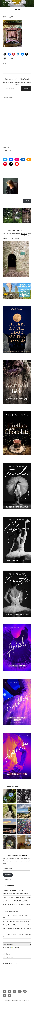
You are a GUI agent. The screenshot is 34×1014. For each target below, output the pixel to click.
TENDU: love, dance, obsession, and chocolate (17, 897)
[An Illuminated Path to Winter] (24, 827)
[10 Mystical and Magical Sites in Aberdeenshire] (10, 842)
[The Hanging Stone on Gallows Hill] (24, 811)
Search (27, 201)
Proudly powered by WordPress (20, 1000)
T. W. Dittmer (6, 915)
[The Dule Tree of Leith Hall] (24, 796)
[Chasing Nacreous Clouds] (10, 827)
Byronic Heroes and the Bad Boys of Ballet (15, 901)
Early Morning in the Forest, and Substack (15, 894)
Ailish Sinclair (13, 2)
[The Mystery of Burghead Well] (10, 811)
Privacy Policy (6, 1000)
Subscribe (26, 88)
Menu (18, 9)
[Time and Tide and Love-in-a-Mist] (10, 796)
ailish (4, 921)
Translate (16, 947)
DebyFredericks (7, 928)
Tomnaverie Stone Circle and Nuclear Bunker (16, 904)
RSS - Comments (8, 957)
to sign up (24, 234)
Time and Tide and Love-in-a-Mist (13, 890)
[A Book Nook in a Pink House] (24, 842)
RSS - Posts (6, 954)
